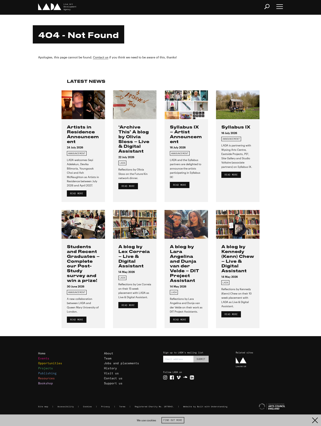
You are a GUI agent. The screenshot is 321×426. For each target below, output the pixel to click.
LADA (122, 163)
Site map (43, 406)
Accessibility (66, 406)
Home (41, 353)
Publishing (47, 373)
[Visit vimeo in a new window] (179, 377)
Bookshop (45, 383)
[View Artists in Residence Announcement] (83, 104)
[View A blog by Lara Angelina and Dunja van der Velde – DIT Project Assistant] (186, 224)
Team (107, 358)
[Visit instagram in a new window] (165, 377)
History (110, 368)
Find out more (172, 420)
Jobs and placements (121, 363)
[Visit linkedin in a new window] (192, 377)
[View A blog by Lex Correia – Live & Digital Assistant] (134, 224)
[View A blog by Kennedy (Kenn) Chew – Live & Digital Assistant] (237, 224)
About (108, 353)
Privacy (105, 406)
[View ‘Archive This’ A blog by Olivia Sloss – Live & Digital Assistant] (134, 104)
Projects (45, 368)
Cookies (87, 406)
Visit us (111, 373)
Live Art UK (241, 366)
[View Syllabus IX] (237, 104)
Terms (122, 406)
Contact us (100, 57)
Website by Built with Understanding (205, 406)
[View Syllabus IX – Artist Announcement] (186, 104)
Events (43, 358)
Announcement (76, 153)
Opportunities (50, 363)
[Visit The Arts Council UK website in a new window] (261, 406)
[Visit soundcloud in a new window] (185, 377)
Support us (113, 383)
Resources (46, 378)
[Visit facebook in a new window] (172, 377)
